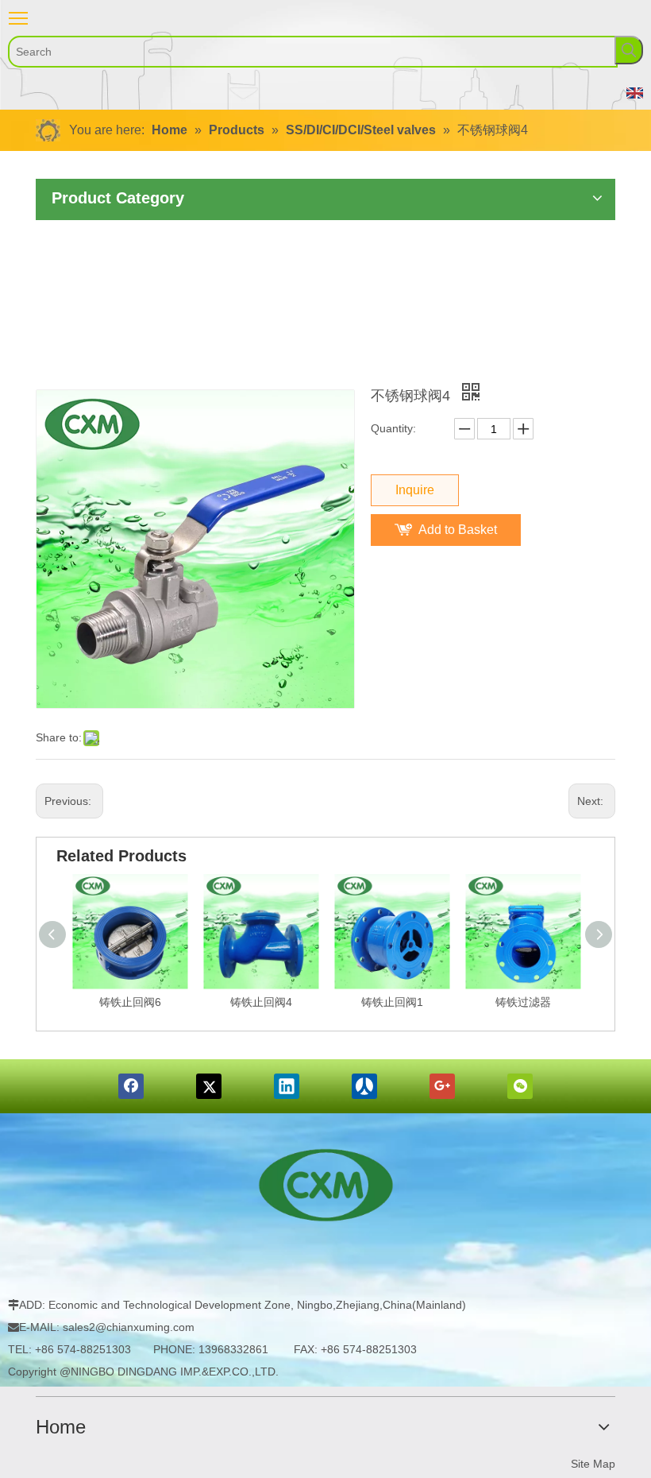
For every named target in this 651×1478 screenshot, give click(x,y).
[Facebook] (131, 1086)
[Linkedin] (286, 1086)
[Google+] (442, 1086)
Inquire (414, 490)
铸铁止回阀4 (261, 1002)
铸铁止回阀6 (130, 1002)
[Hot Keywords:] (628, 50)
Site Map (593, 1463)
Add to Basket (457, 529)
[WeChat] (520, 1086)
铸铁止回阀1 (392, 1002)
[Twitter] (208, 1086)
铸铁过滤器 (523, 1002)
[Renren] (364, 1086)
